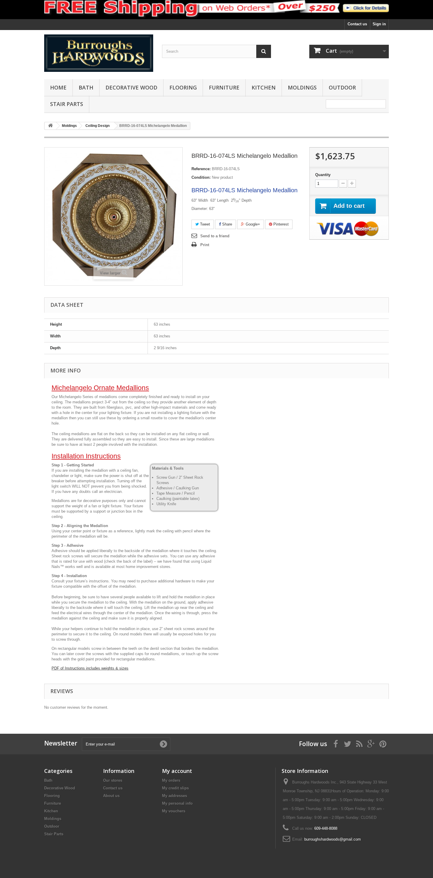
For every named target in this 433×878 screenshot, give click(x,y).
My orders (171, 780)
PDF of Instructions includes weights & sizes (90, 668)
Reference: (201, 169)
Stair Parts (66, 103)
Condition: (201, 177)
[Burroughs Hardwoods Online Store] (98, 53)
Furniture (224, 87)
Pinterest (280, 224)
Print (204, 245)
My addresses (174, 795)
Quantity (322, 175)
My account (177, 770)
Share (226, 224)
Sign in (379, 24)
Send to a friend (214, 236)
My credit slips (175, 788)
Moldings (302, 87)
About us (111, 795)
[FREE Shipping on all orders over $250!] (216, 9)
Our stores (112, 780)
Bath (86, 87)
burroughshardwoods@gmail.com (332, 839)
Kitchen (264, 87)
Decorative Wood (131, 87)
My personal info (177, 803)
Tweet (204, 224)
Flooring (183, 87)
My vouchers (173, 811)
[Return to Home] (50, 126)
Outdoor (342, 87)
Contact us (357, 24)
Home (58, 87)
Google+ (252, 224)
